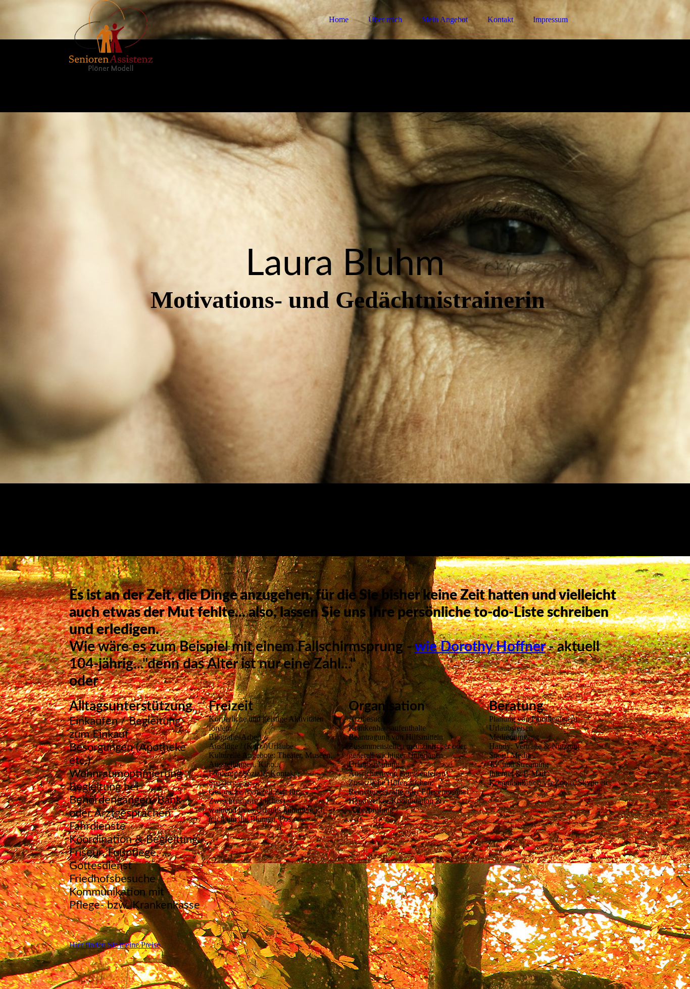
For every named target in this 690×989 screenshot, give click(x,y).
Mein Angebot (445, 19)
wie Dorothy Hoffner (480, 647)
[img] (157, 35)
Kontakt (500, 19)
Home (339, 19)
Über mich (385, 19)
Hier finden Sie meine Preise (114, 944)
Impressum (550, 19)
